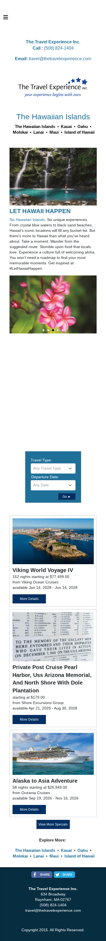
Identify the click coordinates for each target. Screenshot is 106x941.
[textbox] (53, 468)
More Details (29, 599)
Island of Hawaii (79, 856)
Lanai (38, 856)
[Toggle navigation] (5, 18)
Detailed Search (44, 496)
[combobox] (53, 468)
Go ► (67, 497)
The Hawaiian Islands (35, 850)
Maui (54, 856)
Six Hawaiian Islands (27, 219)
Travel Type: (41, 460)
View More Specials (53, 824)
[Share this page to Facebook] (41, 874)
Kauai (66, 850)
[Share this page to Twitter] (64, 874)
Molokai (20, 856)
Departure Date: (45, 477)
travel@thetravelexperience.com (60, 58)
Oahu (82, 850)
